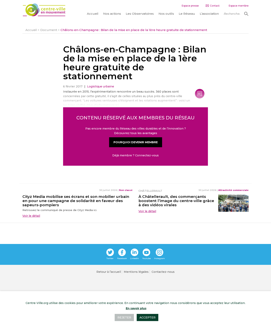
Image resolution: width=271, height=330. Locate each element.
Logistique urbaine (100, 86)
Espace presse (190, 5)
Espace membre (239, 5)
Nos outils (166, 13)
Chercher (246, 14)
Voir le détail (31, 216)
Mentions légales (136, 272)
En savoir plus (136, 308)
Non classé (126, 190)
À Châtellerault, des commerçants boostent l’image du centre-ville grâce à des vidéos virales (176, 200)
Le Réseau (187, 13)
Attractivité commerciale (233, 190)
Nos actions (112, 13)
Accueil (92, 13)
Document (48, 30)
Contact (215, 5)
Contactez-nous (163, 272)
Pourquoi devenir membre (135, 142)
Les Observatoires (140, 13)
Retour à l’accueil (108, 272)
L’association (209, 13)
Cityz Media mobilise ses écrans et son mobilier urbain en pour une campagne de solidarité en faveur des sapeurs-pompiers (75, 200)
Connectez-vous (147, 155)
